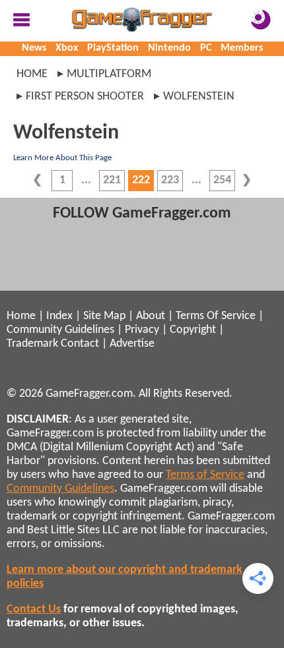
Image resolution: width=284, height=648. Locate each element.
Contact (80, 343)
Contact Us (34, 609)
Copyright (193, 330)
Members (242, 48)
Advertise (132, 343)
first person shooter (85, 96)
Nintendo (169, 48)
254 (222, 180)
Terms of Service (205, 475)
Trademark (32, 343)
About (150, 316)
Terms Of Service (216, 316)
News (34, 48)
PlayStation (113, 48)
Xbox (66, 48)
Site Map (104, 316)
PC (205, 48)
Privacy (142, 330)
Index (59, 316)
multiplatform (109, 74)
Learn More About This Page (62, 158)
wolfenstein (198, 96)
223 (170, 180)
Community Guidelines (60, 330)
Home (32, 74)
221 (112, 180)
